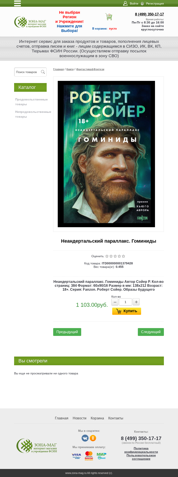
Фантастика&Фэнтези (90, 69)
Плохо (111, 256)
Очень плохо (107, 256)
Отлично (124, 256)
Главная (58, 69)
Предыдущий (67, 332)
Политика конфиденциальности (141, 450)
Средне (116, 256)
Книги (70, 69)
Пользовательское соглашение (141, 457)
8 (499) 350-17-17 (149, 14)
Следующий (151, 332)
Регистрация (155, 3)
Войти (134, 3)
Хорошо (120, 256)
